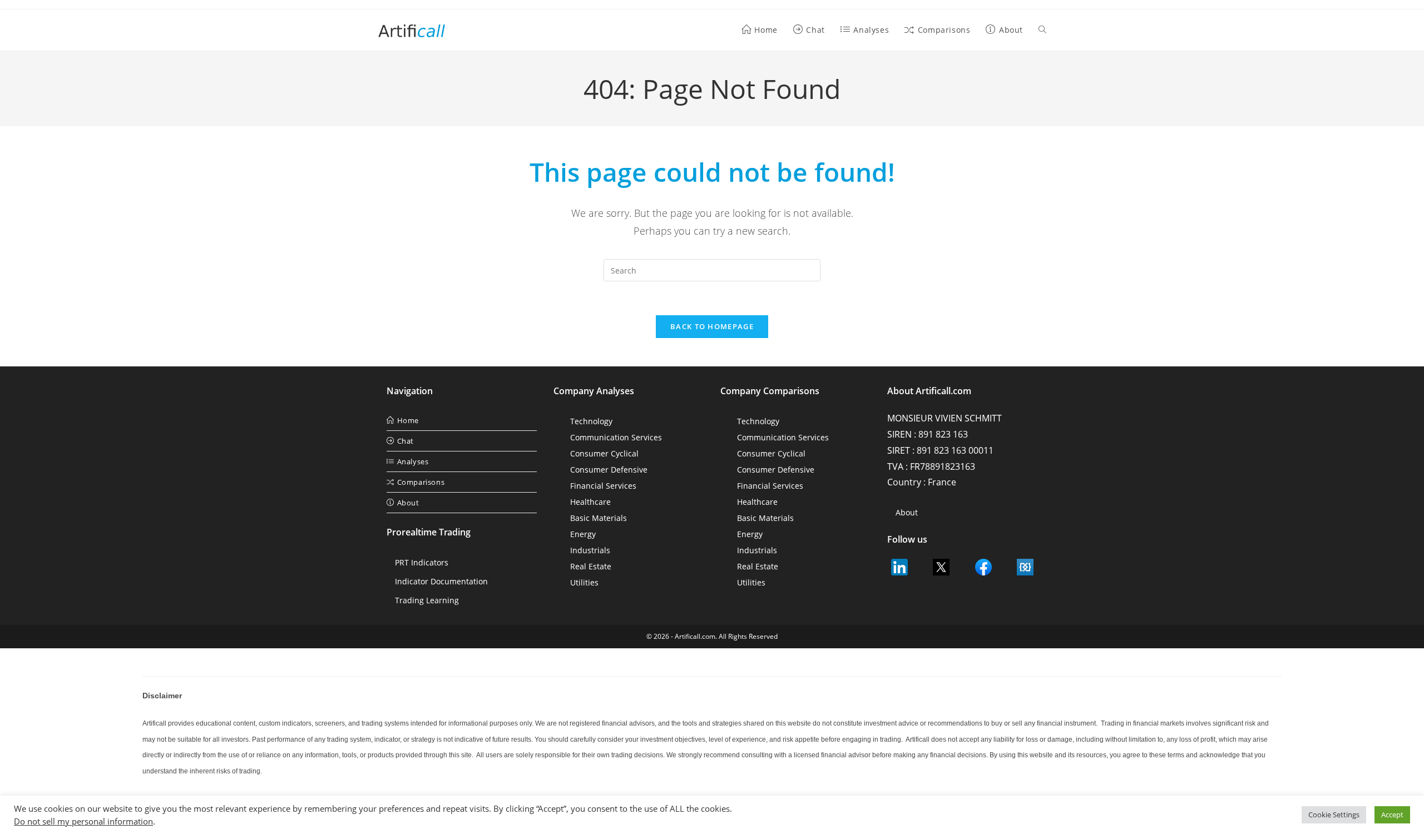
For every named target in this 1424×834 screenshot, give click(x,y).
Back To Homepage (712, 326)
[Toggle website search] (1042, 30)
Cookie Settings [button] (1333, 815)
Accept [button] (1392, 815)
